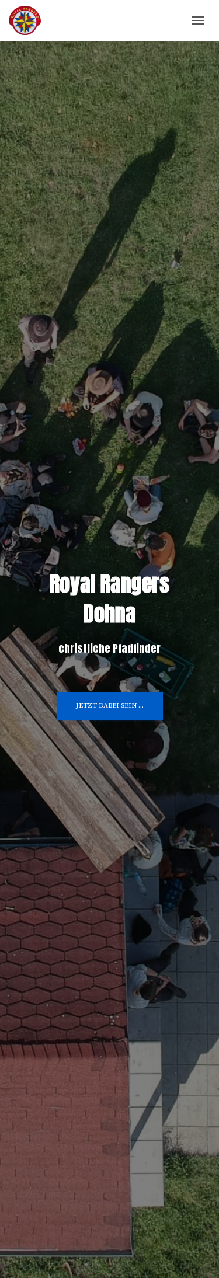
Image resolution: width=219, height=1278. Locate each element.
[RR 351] (29, 20)
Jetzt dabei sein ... (110, 705)
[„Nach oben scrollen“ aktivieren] (196, 1254)
